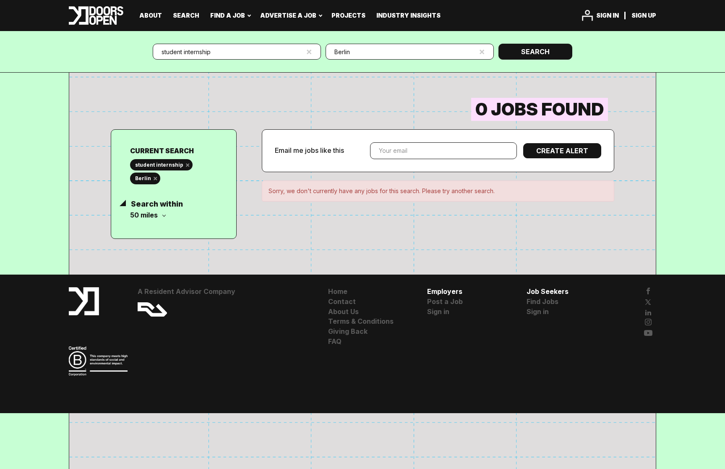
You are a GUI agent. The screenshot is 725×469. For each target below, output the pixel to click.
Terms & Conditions (361, 321)
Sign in (607, 15)
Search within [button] (156, 203)
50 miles (144, 215)
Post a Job (445, 301)
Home (337, 291)
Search (535, 51)
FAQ (335, 341)
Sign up (643, 15)
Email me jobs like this (309, 150)
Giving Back (348, 331)
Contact (342, 301)
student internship (159, 165)
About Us (343, 311)
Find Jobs (542, 301)
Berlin (143, 178)
